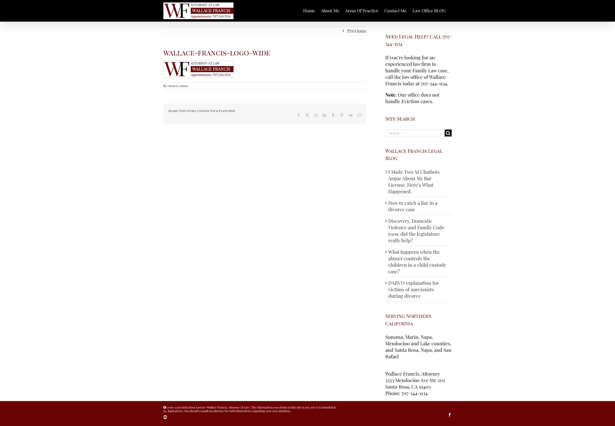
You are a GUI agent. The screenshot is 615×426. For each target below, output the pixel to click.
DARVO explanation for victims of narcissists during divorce (413, 289)
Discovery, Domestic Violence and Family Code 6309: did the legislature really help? (416, 230)
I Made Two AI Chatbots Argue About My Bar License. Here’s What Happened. (414, 181)
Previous (356, 30)
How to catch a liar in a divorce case (412, 205)
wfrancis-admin (177, 86)
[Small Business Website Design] (165, 417)
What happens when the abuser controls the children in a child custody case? (417, 261)
